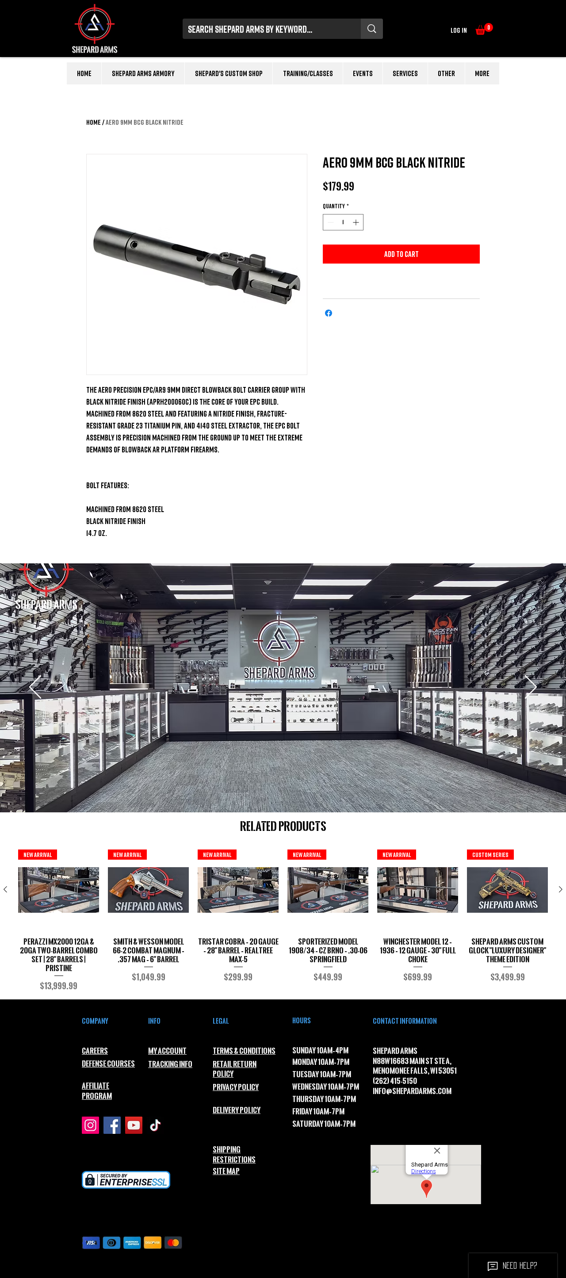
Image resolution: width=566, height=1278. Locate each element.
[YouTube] (133, 1125)
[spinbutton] (343, 222)
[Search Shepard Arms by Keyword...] (372, 29)
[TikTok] (155, 1125)
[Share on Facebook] (328, 313)
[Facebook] (112, 1125)
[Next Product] (560, 889)
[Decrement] (329, 222)
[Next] (531, 687)
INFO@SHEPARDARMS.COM (412, 1091)
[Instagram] (90, 1125)
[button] (484, 29)
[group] (283, 920)
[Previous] (35, 687)
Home (93, 122)
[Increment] (356, 222)
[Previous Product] (5, 889)
